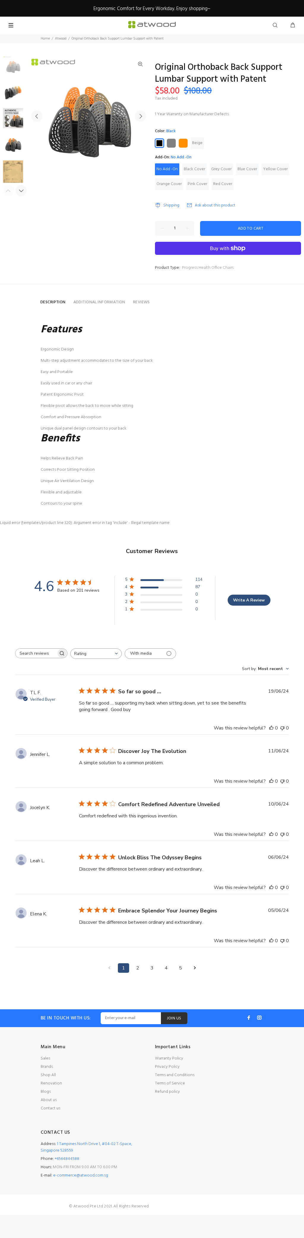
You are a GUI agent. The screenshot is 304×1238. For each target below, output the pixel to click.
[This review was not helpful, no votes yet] (282, 728)
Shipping (171, 205)
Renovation (51, 1083)
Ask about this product (215, 205)
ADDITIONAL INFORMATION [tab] (99, 302)
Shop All (48, 1075)
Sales (45, 1058)
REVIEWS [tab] (141, 302)
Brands (47, 1066)
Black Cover (194, 169)
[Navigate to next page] (194, 968)
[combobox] (96, 653)
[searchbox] (35, 653)
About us (49, 1100)
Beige (197, 143)
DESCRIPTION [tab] (53, 302)
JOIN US (174, 1018)
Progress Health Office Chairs (208, 267)
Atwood (60, 39)
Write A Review (249, 600)
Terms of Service (170, 1083)
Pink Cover (197, 184)
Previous (36, 116)
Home (45, 39)
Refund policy (167, 1091)
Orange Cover (169, 184)
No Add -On (167, 169)
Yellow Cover (275, 169)
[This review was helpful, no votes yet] (271, 728)
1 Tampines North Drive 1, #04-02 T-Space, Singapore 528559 (86, 1147)
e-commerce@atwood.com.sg (80, 1175)
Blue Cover (247, 169)
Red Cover (222, 184)
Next (140, 116)
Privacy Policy (167, 1066)
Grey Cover (221, 169)
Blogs (46, 1091)
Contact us (50, 1108)
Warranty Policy (169, 1058)
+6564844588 (67, 1158)
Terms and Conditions (174, 1075)
